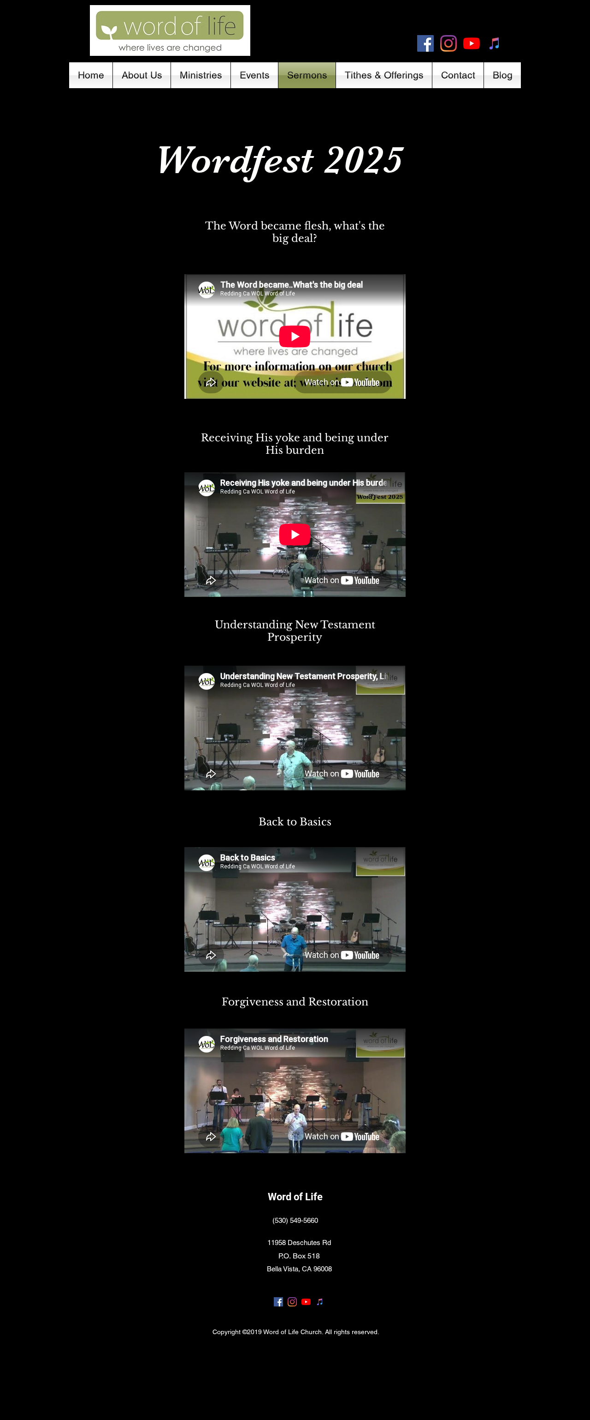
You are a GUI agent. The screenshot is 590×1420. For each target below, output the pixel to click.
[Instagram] (448, 43)
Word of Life (295, 1197)
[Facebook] (425, 43)
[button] (142, 75)
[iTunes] (494, 43)
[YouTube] (471, 43)
